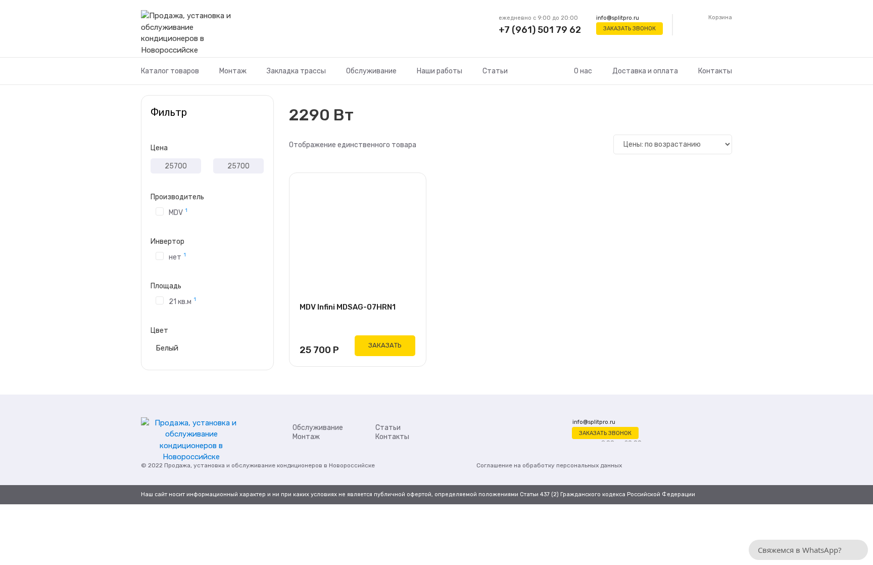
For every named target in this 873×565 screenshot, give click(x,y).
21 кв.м (182, 301)
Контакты (715, 71)
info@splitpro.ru (617, 18)
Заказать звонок (629, 28)
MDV (178, 211)
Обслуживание (371, 71)
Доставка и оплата (645, 71)
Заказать (385, 345)
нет (177, 256)
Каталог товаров (170, 71)
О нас (583, 71)
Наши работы (439, 71)
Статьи (495, 71)
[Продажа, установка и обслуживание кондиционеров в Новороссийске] (191, 33)
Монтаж (233, 71)
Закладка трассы (296, 71)
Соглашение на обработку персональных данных (549, 465)
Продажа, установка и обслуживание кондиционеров (243, 465)
